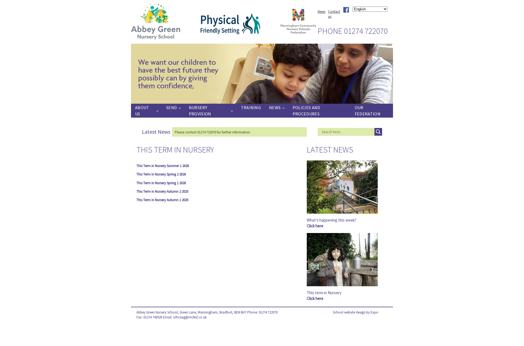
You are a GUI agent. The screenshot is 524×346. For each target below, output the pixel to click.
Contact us (334, 14)
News (321, 11)
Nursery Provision (200, 110)
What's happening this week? (331, 222)
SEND (171, 107)
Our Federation (367, 110)
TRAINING (251, 107)
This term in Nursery (324, 295)
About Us (142, 110)
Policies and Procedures (306, 110)
